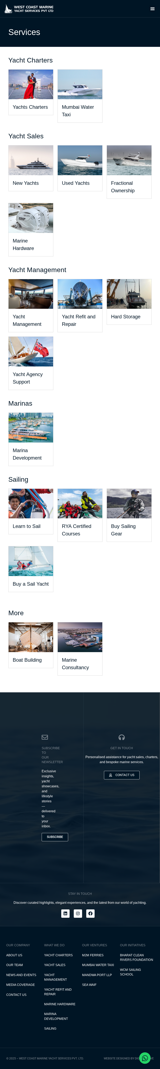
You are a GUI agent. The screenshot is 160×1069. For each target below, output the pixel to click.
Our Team (14, 965)
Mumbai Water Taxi (98, 965)
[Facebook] (90, 913)
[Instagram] (78, 913)
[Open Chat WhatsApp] (145, 1058)
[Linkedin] (65, 913)
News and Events (21, 975)
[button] (152, 8)
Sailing (50, 1028)
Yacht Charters (58, 955)
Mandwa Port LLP (97, 975)
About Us (14, 955)
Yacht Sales (54, 965)
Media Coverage (20, 984)
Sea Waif (89, 984)
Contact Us (16, 994)
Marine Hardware (59, 1004)
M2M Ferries (93, 955)
